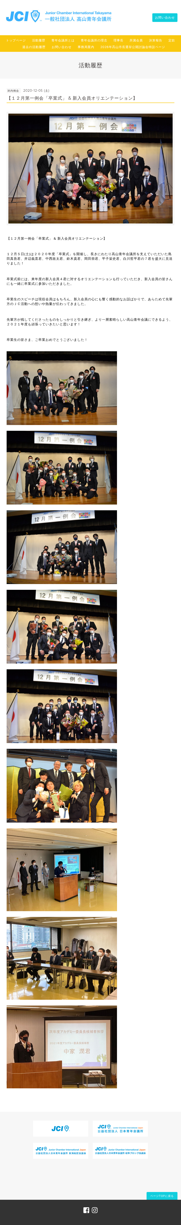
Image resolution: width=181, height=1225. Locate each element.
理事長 (118, 40)
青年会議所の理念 (94, 40)
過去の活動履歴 (33, 47)
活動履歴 (38, 40)
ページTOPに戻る (162, 1196)
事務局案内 (86, 47)
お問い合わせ (165, 17)
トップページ (16, 40)
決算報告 (155, 40)
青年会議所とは (63, 40)
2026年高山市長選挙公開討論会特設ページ (132, 47)
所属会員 (136, 40)
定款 (171, 40)
